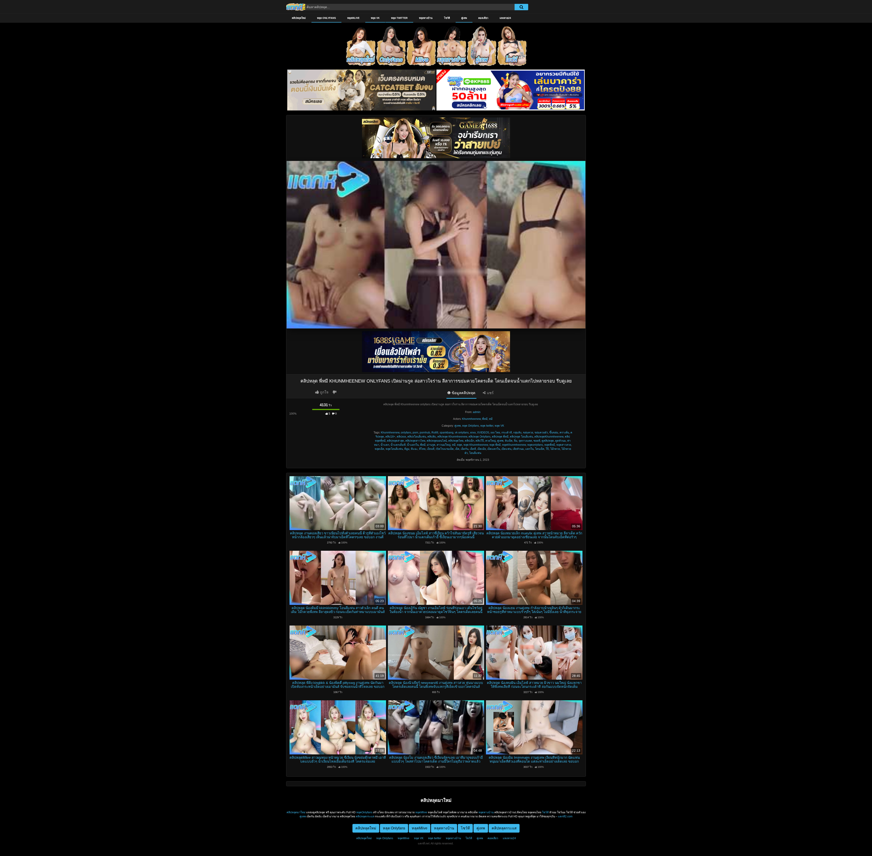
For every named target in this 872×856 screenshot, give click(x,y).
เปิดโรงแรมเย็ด (445, 449)
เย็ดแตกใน (493, 449)
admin (477, 412)
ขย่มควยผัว (541, 432)
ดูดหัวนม (560, 440)
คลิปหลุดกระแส (365, 816)
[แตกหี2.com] (296, 7)
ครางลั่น (564, 432)
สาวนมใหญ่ (444, 444)
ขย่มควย (528, 432)
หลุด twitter (399, 18)
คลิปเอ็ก (469, 440)
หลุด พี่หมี (495, 444)
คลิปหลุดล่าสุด (395, 440)
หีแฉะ (414, 449)
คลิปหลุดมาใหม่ (296, 812)
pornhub (425, 432)
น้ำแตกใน (413, 444)
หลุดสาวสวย (563, 444)
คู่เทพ (464, 18)
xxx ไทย (495, 432)
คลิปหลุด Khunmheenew (452, 436)
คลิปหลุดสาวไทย (415, 440)
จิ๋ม (515, 440)
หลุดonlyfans (535, 444)
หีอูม (406, 449)
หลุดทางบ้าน (426, 18)
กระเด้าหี (506, 432)
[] (521, 7)
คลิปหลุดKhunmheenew (548, 436)
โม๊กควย (555, 449)
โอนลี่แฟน (475, 453)
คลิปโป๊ (480, 440)
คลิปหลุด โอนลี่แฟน (521, 436)
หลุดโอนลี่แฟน (394, 449)
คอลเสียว (483, 18)
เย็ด (457, 449)
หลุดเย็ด (379, 449)
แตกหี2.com (565, 816)
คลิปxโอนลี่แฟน (416, 436)
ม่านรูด (431, 444)
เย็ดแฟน (506, 449)
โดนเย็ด (539, 449)
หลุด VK (375, 18)
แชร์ (490, 393)
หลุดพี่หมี (549, 444)
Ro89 (434, 432)
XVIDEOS (483, 432)
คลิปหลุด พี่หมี (500, 436)
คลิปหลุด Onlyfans (479, 436)
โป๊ (547, 449)
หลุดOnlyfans (364, 812)
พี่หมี (485, 418)
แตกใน (529, 449)
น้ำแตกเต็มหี (398, 444)
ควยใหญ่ (490, 440)
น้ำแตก (385, 444)
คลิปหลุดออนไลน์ (437, 440)
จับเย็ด (509, 440)
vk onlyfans (462, 432)
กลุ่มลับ (517, 432)
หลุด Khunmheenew (475, 444)
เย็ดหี (473, 449)
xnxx (473, 432)
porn (415, 432)
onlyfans (406, 432)
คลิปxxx (401, 436)
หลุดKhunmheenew (514, 444)
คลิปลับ (431, 436)
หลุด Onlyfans (326, 18)
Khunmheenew (471, 418)
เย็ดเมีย (481, 449)
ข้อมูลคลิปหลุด (463, 393)
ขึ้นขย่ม (553, 432)
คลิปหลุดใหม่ (299, 18)
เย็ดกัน (464, 449)
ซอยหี (536, 440)
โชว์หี (447, 18)
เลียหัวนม (518, 449)
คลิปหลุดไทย (455, 440)
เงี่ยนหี (430, 449)
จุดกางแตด (525, 440)
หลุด (459, 444)
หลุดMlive (353, 18)
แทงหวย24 (505, 18)
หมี (491, 418)
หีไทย (422, 449)
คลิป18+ (390, 436)
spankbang (446, 432)
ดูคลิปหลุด (548, 440)
